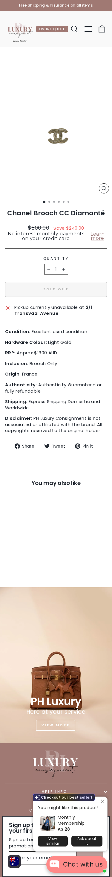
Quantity (56, 258)
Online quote (52, 29)
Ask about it (86, 841)
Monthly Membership (71, 820)
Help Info (54, 791)
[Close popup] (102, 802)
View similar (52, 841)
